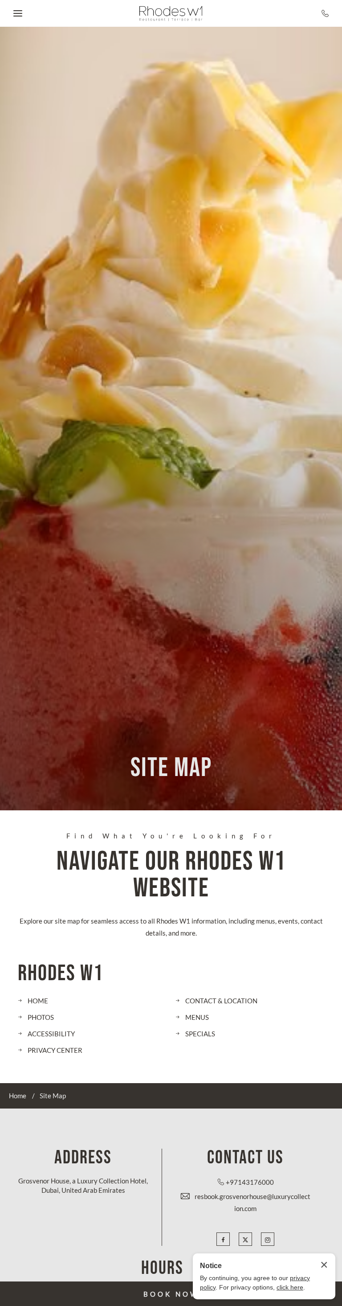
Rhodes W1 (60, 973)
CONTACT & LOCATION (221, 1001)
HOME (38, 1001)
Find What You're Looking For (171, 836)
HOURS (162, 1268)
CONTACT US (245, 1158)
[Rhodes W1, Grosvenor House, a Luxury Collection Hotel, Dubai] (171, 13)
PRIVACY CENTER (55, 1050)
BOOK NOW (171, 1294)
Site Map (171, 768)
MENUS (197, 1017)
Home (17, 1096)
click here (290, 1287)
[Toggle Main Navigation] (18, 13)
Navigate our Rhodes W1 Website (171, 875)
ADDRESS (83, 1158)
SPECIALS (200, 1034)
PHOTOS (41, 1017)
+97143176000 (250, 1182)
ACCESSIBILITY (51, 1034)
